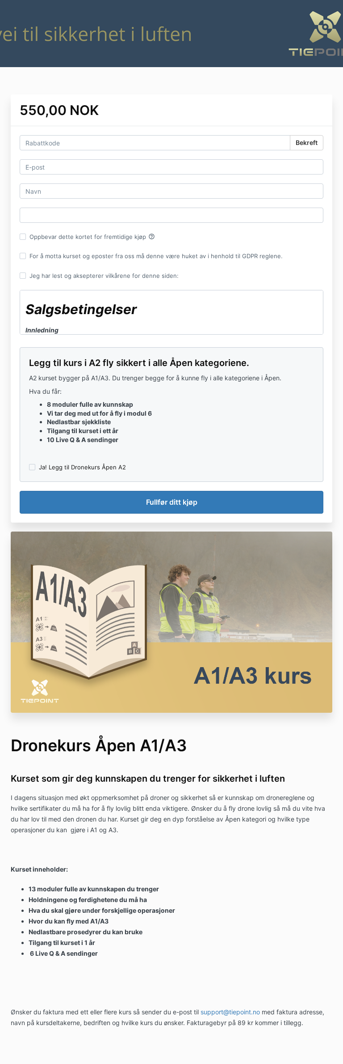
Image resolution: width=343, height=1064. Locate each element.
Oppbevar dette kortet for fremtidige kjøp (92, 236)
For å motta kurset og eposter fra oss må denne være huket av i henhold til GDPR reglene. (156, 256)
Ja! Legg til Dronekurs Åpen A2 (82, 467)
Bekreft (307, 142)
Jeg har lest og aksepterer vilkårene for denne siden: (104, 275)
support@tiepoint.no (230, 1012)
